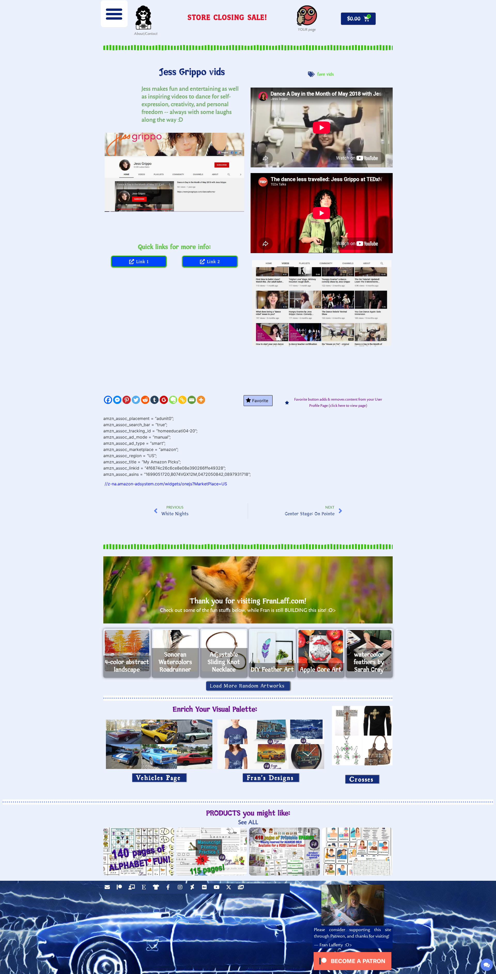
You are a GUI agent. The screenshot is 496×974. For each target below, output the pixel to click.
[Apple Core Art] (320, 651)
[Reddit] (145, 400)
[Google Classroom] (164, 400)
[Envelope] (108, 888)
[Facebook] (108, 400)
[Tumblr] (154, 400)
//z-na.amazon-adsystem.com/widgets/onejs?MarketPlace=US (166, 483)
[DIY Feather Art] (272, 651)
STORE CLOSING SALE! (227, 17)
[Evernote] (173, 400)
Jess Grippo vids (192, 72)
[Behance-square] (205, 888)
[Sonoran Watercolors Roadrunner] (175, 651)
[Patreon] (120, 888)
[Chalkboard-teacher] (133, 888)
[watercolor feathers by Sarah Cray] (369, 651)
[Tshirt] (157, 888)
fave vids (325, 74)
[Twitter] (136, 400)
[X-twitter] (230, 888)
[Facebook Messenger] (117, 400)
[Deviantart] (193, 888)
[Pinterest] (126, 400)
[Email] (192, 400)
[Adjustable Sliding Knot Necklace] (223, 651)
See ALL (248, 822)
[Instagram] (181, 888)
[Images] (242, 888)
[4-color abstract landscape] (127, 651)
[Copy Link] (182, 400)
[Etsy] (145, 888)
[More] (201, 400)
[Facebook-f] (169, 888)
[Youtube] (218, 888)
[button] (114, 13)
